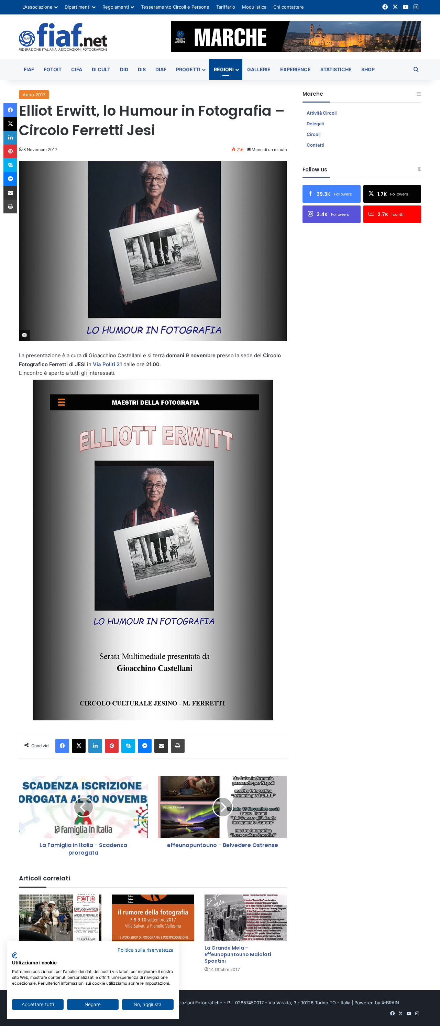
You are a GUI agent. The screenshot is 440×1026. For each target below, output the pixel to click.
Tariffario (225, 7)
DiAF (160, 69)
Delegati (315, 123)
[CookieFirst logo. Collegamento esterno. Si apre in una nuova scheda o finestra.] (14, 955)
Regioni (224, 69)
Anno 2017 (34, 94)
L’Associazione (37, 7)
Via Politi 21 (107, 364)
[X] (79, 746)
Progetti (188, 69)
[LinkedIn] (95, 746)
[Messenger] (145, 746)
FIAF (29, 69)
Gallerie (259, 69)
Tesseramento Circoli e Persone (175, 7)
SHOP (368, 69)
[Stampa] (178, 746)
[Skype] (128, 746)
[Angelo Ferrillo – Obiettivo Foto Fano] (60, 918)
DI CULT (101, 69)
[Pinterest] (112, 746)
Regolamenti (115, 7)
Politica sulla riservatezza (146, 950)
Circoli (313, 134)
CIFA (76, 69)
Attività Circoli (322, 113)
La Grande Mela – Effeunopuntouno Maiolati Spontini (238, 954)
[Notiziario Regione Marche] (63, 37)
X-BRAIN (390, 1002)
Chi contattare (288, 7)
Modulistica (254, 7)
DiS (142, 69)
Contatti (315, 145)
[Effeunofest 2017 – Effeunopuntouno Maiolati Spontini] (153, 918)
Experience (295, 69)
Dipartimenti (77, 7)
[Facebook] (62, 746)
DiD (124, 69)
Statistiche (336, 69)
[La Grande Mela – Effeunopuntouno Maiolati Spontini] (246, 918)
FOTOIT (53, 69)
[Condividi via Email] (161, 746)
